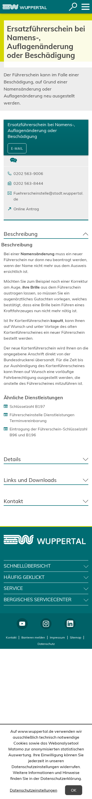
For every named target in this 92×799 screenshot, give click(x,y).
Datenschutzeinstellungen (33, 790)
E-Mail (17, 148)
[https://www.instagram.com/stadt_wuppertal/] (46, 623)
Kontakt (11, 637)
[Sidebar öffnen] (85, 6)
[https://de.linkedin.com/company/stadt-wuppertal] (70, 623)
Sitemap (75, 637)
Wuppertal (33, 7)
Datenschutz (46, 644)
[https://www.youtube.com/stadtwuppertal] (22, 623)
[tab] (13, 160)
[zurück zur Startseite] (10, 6)
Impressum (57, 637)
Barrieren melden (33, 637)
